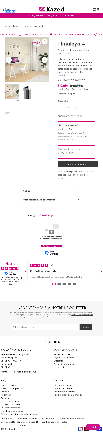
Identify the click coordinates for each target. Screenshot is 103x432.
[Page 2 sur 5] (59, 284)
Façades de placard (64, 357)
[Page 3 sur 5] (64, 284)
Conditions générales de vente (22, 422)
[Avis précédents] (25, 271)
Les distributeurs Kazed (65, 391)
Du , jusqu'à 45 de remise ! (51, 15)
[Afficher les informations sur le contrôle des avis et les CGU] (22, 278)
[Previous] (9, 60)
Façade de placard (22, 26)
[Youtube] (55, 342)
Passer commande (10, 407)
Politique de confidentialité (82, 315)
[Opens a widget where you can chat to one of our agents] (93, 427)
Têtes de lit (59, 367)
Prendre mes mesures (12, 410)
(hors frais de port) (67, 93)
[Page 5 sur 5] (75, 284)
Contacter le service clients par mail (19, 371)
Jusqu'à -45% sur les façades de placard (69, 34)
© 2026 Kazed (8, 429)
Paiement (6, 394)
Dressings (58, 360)
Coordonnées (77, 418)
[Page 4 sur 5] (69, 284)
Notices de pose (9, 385)
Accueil (7, 26)
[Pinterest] (50, 342)
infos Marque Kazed (63, 385)
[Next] (45, 60)
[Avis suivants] (101, 271)
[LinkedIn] (59, 342)
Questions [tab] (46, 215)
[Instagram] (45, 342)
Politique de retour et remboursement (20, 414)
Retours (5, 398)
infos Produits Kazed (63, 388)
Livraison (5, 391)
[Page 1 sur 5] (54, 284)
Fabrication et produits (12, 388)
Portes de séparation (64, 364)
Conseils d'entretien (11, 404)
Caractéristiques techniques (39, 199)
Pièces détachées (63, 354)
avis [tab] (31, 215)
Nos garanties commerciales (68, 394)
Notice (26, 190)
